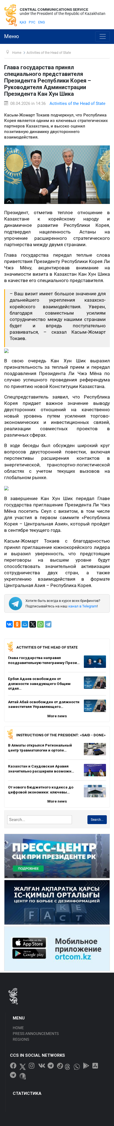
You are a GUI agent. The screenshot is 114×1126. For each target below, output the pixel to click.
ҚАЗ (23, 22)
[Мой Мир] (25, 624)
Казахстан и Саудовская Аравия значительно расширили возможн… (41, 768)
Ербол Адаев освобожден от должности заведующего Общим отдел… (39, 683)
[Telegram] (48, 624)
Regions (21, 1039)
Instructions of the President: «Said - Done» (61, 735)
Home (18, 1028)
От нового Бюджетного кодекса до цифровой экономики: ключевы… (40, 789)
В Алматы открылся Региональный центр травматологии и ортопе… (40, 747)
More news (57, 716)
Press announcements (36, 1033)
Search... (97, 820)
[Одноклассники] (17, 624)
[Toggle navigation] (102, 36)
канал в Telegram (82, 606)
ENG (41, 22)
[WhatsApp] (40, 624)
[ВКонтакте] (9, 624)
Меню (11, 36)
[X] (32, 624)
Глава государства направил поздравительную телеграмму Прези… (44, 660)
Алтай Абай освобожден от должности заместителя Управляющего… (43, 704)
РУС (32, 22)
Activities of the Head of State (77, 103)
